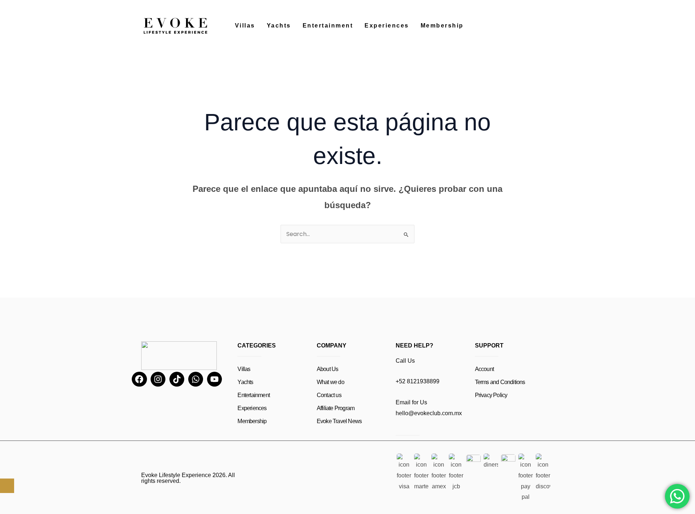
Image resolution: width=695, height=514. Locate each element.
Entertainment (328, 25)
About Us (327, 369)
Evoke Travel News (339, 421)
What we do (330, 382)
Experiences (387, 25)
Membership (442, 25)
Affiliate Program (335, 408)
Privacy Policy (491, 395)
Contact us (329, 395)
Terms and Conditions (500, 382)
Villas (245, 25)
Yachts (279, 25)
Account (484, 369)
